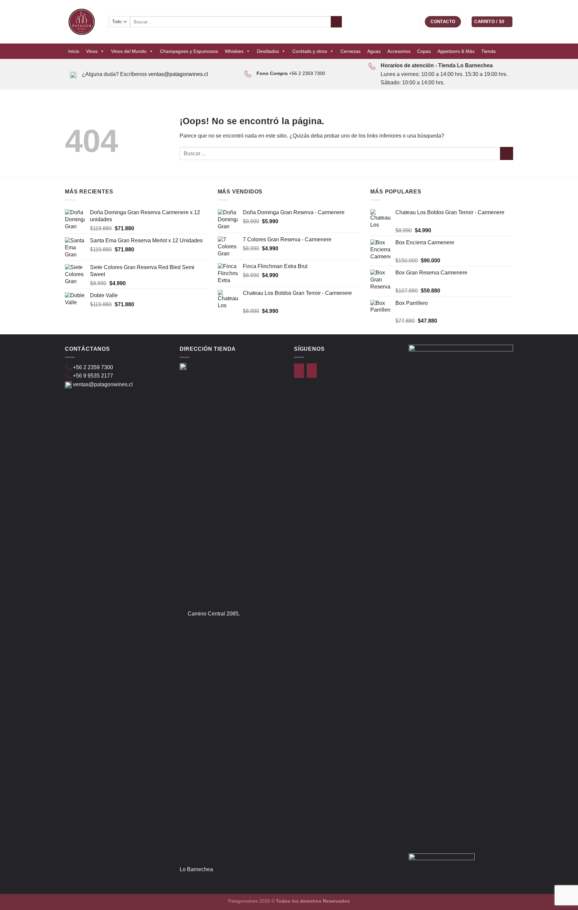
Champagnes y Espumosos (189, 51)
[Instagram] (312, 370)
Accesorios (398, 51)
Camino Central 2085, (214, 613)
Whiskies (234, 51)
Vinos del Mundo (129, 51)
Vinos (92, 51)
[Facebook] (299, 370)
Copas (424, 51)
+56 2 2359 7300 (307, 73)
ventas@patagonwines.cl (178, 74)
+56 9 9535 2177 (93, 376)
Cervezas (351, 51)
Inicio (73, 51)
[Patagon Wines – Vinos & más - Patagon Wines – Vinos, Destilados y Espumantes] (81, 21)
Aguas (374, 51)
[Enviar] (336, 21)
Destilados (268, 51)
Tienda (488, 51)
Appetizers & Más (456, 51)
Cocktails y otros (309, 51)
